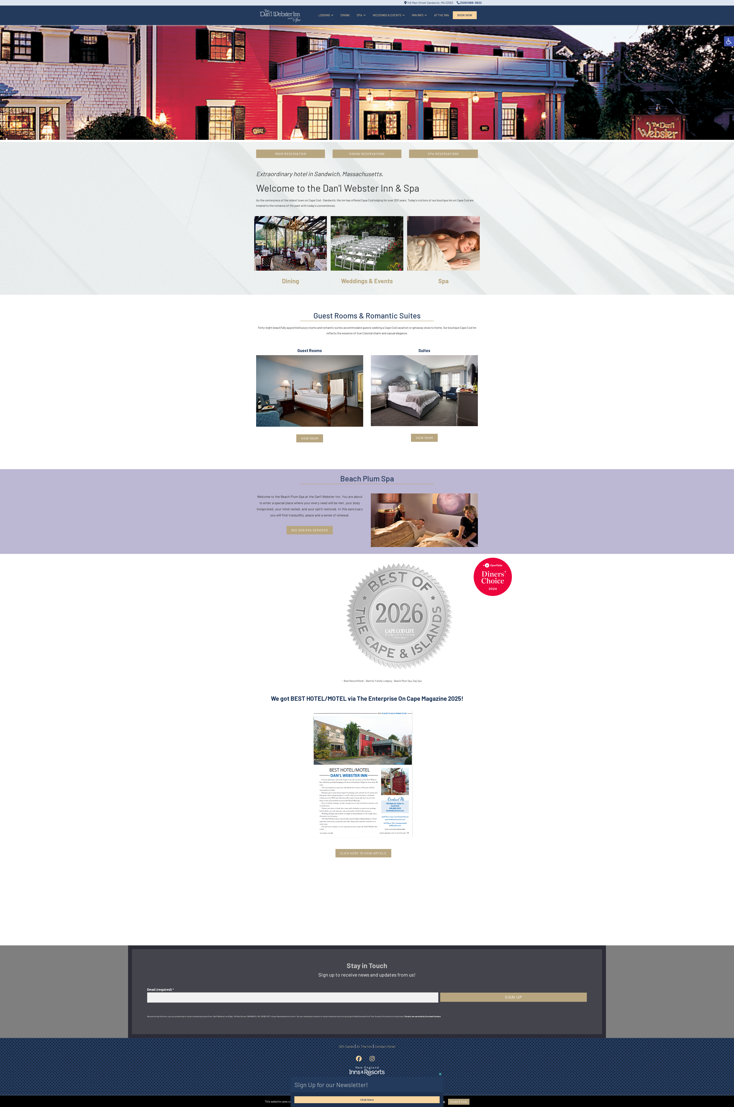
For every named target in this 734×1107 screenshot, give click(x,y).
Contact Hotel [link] (385, 1046)
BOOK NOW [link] (464, 15)
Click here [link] (367, 1099)
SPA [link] (359, 15)
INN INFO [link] (417, 15)
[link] (729, 41)
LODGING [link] (324, 15)
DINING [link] (345, 15)
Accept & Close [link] (458, 1101)
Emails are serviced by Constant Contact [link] (423, 1016)
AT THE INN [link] (441, 15)
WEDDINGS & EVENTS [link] (387, 15)
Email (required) (160, 989)
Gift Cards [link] (346, 1046)
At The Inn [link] (364, 1046)
